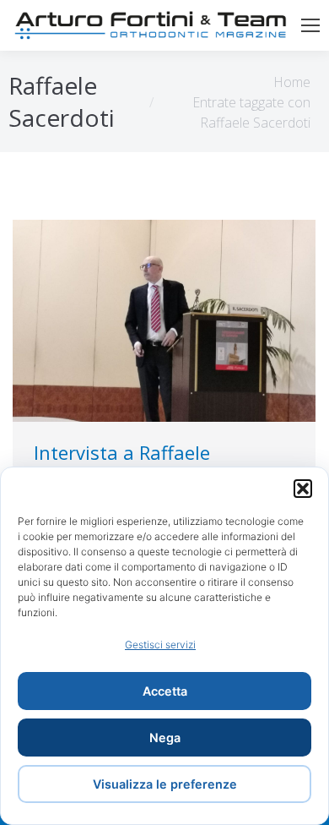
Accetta (165, 691)
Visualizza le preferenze (165, 784)
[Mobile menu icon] (310, 25)
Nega (165, 737)
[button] (302, 488)
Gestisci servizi (160, 644)
